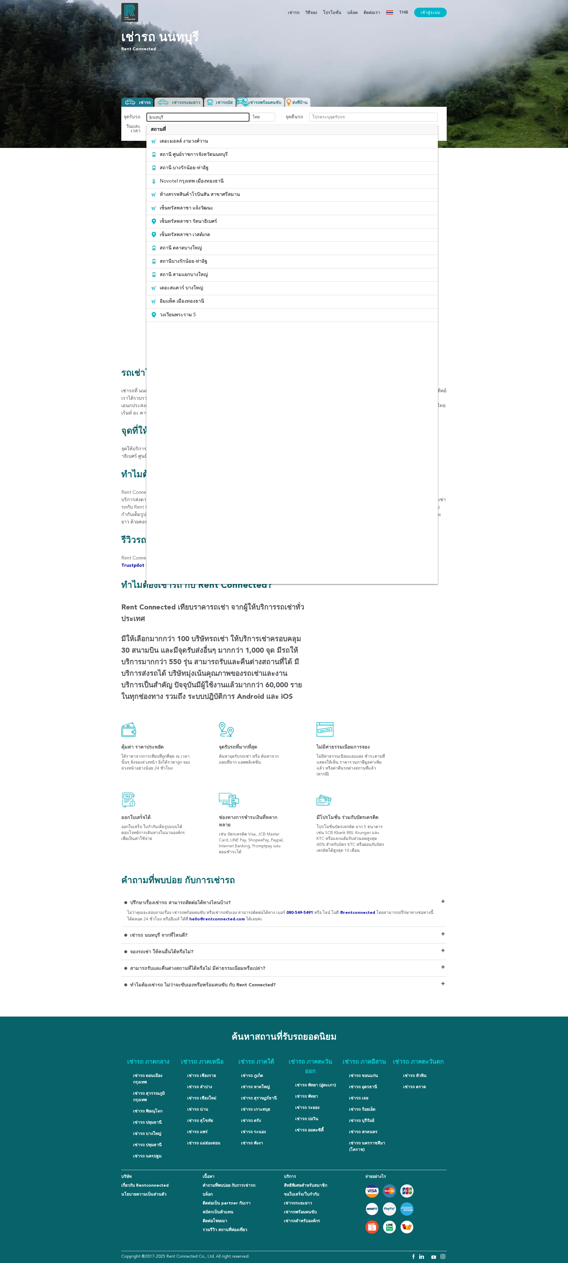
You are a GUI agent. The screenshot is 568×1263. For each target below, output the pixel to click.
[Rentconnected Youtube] (434, 1257)
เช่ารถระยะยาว (298, 1203)
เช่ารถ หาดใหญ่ (255, 1087)
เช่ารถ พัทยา (306, 1096)
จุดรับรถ (132, 117)
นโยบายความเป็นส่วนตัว (144, 1194)
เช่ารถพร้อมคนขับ (300, 1212)
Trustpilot (133, 565)
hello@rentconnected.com (217, 919)
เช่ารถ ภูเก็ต (252, 1076)
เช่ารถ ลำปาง (199, 1087)
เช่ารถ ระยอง (307, 1108)
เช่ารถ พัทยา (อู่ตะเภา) (315, 1085)
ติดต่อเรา (372, 13)
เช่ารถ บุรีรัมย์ (361, 1121)
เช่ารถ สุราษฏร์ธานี (259, 1098)
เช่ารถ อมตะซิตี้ (309, 1130)
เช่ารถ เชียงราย (201, 1076)
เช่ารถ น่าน (197, 1109)
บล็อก (208, 1194)
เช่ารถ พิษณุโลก (147, 1111)
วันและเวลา (133, 129)
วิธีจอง (311, 13)
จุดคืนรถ (294, 117)
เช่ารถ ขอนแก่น (363, 1076)
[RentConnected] (129, 21)
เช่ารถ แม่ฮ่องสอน (203, 1143)
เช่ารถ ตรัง (251, 1121)
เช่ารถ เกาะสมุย (255, 1109)
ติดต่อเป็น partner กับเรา (227, 1203)
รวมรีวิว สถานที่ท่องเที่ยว (225, 1230)
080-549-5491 (300, 913)
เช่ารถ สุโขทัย (200, 1121)
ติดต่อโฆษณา (215, 1221)
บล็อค (352, 13)
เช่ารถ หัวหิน (415, 1076)
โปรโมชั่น (332, 13)
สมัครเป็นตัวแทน (218, 1212)
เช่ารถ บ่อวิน (306, 1119)
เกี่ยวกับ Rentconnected (145, 1185)
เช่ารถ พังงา (252, 1143)
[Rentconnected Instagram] (443, 1257)
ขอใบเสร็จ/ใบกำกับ (301, 1194)
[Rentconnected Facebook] (413, 1257)
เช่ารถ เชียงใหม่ (201, 1098)
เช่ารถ (293, 13)
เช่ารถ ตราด (414, 1087)
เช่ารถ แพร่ (197, 1132)
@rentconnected (358, 913)
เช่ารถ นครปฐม (147, 1156)
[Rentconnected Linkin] (422, 1257)
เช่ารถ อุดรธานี (363, 1087)
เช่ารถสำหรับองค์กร (302, 1221)
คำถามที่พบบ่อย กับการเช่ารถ (229, 1185)
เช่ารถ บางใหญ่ (147, 1134)
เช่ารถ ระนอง (253, 1132)
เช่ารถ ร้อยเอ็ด (362, 1109)
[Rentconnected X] (428, 1257)
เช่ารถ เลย (358, 1098)
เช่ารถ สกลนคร (363, 1132)
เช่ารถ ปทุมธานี (147, 1122)
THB (403, 12)
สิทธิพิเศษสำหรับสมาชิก (305, 1185)
